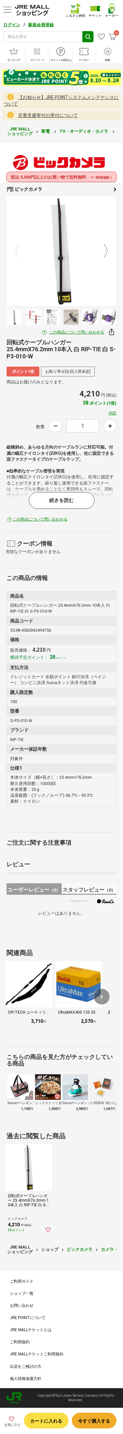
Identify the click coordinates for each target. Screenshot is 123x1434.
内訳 (112, 413)
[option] (61, 251)
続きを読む (61, 500)
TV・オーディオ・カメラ (84, 131)
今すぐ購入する (94, 1421)
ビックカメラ (28, 189)
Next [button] (102, 251)
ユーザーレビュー (34, 890)
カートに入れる (46, 1421)
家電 (46, 131)
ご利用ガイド (21, 1281)
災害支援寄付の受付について (48, 115)
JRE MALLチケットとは (30, 1330)
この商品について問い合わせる (76, 332)
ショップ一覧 (21, 1293)
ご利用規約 (20, 1342)
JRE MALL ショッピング (20, 131)
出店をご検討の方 (25, 1366)
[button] (101, 996)
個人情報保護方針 (25, 1378)
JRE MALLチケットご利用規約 (36, 1354)
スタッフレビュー (89, 890)
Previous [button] (21, 251)
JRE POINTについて (28, 1317)
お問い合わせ (21, 1305)
